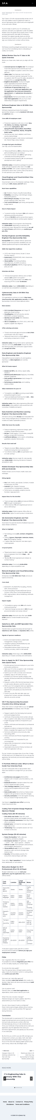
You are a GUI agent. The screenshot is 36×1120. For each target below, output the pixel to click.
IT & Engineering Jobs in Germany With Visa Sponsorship (14, 1076)
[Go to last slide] (4, 1079)
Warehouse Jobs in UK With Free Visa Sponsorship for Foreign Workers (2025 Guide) (27, 1055)
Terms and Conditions (22, 1104)
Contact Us (19, 1102)
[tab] (14, 1087)
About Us (11, 1102)
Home (5, 1102)
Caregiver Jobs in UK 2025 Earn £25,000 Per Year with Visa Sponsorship (8, 1055)
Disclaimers (10, 1104)
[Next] (31, 1079)
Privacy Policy (28, 1102)
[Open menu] (32, 3)
